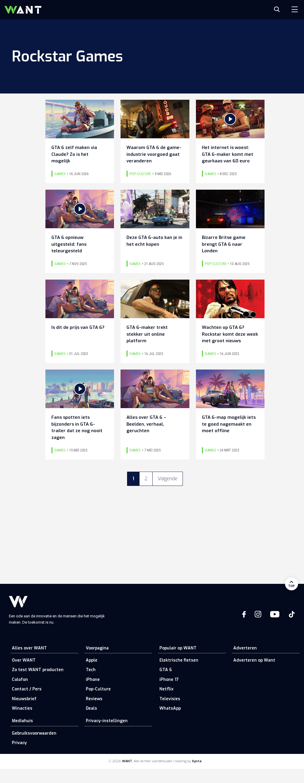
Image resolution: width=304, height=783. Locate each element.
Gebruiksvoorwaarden (34, 733)
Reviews (94, 699)
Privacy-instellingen (107, 721)
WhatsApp (170, 708)
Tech (91, 670)
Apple (91, 660)
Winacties (22, 708)
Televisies (169, 699)
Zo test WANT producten (38, 670)
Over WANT (24, 660)
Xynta (197, 761)
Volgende (168, 478)
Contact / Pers (27, 689)
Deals (91, 708)
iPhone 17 (169, 679)
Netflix (166, 689)
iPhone (93, 679)
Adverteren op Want (254, 660)
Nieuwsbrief (24, 699)
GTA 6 (165, 670)
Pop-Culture (98, 689)
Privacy (19, 743)
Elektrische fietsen (178, 660)
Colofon (20, 679)
